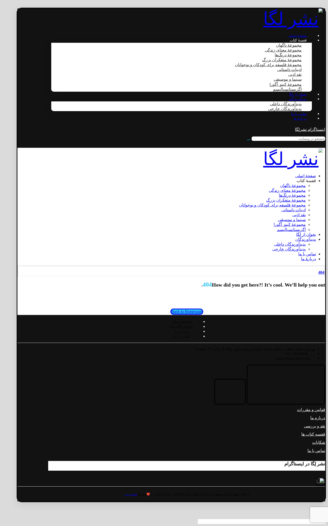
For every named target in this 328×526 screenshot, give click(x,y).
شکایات (318, 442)
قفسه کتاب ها (313, 434)
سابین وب (130, 494)
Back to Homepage (186, 311)
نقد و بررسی (314, 426)
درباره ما (317, 418)
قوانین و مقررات (311, 409)
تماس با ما (316, 450)
